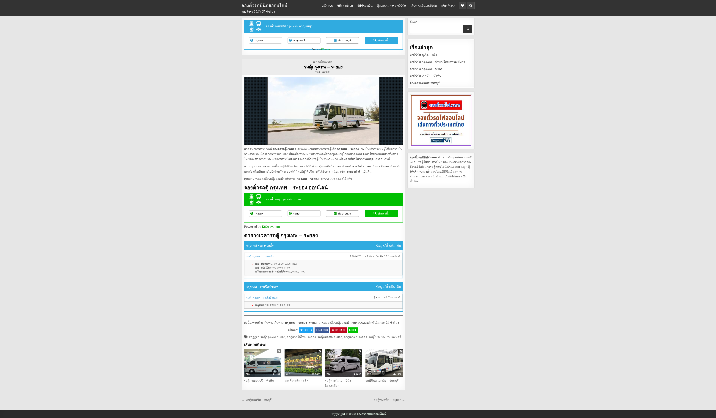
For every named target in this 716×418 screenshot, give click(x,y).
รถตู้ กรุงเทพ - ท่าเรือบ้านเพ (261, 297)
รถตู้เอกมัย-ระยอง (355, 337)
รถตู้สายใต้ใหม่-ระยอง (301, 337)
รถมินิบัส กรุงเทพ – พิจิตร (426, 69)
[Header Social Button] (462, 5)
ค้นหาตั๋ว (383, 40)
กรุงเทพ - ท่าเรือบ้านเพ (262, 286)
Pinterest (340, 330)
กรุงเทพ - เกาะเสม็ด (260, 245)
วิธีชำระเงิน (365, 5)
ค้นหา (413, 22)
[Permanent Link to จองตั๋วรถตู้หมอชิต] (303, 362)
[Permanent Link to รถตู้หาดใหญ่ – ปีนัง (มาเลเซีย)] (343, 363)
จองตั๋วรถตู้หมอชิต (296, 380)
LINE (354, 330)
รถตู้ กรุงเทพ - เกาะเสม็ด (260, 256)
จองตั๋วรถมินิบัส (324, 62)
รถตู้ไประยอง (377, 337)
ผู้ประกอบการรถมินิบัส (391, 5)
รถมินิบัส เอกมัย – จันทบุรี (382, 380)
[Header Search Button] (471, 5)
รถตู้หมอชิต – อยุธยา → (389, 400)
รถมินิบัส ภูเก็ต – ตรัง (423, 55)
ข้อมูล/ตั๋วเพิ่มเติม (388, 245)
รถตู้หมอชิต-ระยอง (329, 337)
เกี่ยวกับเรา (448, 5)
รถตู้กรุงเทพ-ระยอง (272, 337)
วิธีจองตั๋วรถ (345, 5)
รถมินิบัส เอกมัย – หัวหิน (425, 76)
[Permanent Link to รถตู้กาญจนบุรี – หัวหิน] (262, 363)
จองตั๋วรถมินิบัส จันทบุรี (425, 83)
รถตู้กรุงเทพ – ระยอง (323, 67)
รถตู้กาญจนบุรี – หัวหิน (259, 380)
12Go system (326, 49)
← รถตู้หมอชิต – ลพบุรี (257, 400)
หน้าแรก (327, 5)
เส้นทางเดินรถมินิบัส (424, 5)
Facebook (323, 330)
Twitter (308, 330)
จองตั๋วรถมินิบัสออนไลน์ (264, 5)
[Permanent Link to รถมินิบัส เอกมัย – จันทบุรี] (384, 363)
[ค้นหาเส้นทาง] (467, 29)
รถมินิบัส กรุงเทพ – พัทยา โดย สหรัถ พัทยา (437, 62)
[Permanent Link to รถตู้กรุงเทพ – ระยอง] (323, 111)
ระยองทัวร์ (394, 337)
